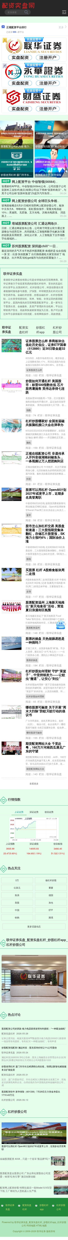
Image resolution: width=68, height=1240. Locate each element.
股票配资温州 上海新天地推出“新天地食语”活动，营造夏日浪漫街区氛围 (45, 606)
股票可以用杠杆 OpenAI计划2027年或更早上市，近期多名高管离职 (46, 493)
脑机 (28, 442)
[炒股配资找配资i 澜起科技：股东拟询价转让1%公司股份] (51, 134)
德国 (51, 895)
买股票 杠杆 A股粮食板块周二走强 (45, 571)
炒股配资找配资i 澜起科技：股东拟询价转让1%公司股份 (51, 146)
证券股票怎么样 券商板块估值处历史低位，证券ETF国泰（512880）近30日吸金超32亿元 (46, 346)
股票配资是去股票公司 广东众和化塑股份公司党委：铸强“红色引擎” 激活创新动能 (25, 1174)
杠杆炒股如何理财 (35, 696)
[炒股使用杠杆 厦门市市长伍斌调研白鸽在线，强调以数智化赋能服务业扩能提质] (16, 163)
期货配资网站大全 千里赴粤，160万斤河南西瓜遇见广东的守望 (46, 747)
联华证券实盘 (10, 1207)
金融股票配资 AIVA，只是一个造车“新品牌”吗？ (25, 1158)
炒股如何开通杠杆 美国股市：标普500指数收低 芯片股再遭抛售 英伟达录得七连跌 (45, 386)
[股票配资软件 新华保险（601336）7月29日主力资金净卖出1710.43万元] (51, 163)
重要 (51, 887)
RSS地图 (31, 1225)
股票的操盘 (31, 660)
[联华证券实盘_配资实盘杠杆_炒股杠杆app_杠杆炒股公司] (18, 5)
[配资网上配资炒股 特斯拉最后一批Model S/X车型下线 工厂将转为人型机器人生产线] (61, 1190)
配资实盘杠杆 (26, 1207)
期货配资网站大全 (35, 768)
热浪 (17, 895)
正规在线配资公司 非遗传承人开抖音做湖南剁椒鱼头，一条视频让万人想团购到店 (45, 457)
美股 (17, 902)
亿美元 (17, 887)
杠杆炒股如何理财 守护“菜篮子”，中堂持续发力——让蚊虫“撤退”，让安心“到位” (46, 675)
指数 (28, 410)
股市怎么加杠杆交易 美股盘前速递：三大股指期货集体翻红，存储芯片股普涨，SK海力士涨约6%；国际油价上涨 (45, 533)
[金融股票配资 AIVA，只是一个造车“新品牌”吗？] (58, 1161)
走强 (28, 591)
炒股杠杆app (44, 1207)
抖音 (28, 478)
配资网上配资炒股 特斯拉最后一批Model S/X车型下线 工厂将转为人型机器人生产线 (26, 1189)
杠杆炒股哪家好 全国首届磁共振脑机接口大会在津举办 (45, 423)
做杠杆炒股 (50, 880)
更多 (61, 27)
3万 (17, 880)
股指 (28, 558)
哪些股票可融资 (34, 732)
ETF (51, 910)
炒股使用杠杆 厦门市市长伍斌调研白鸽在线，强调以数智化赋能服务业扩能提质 (17, 175)
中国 (17, 910)
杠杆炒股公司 (60, 1207)
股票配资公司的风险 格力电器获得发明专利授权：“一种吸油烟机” (17, 146)
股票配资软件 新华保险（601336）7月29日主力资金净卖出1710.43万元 (51, 175)
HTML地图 (41, 1225)
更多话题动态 (34, 926)
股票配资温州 (33, 627)
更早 (28, 515)
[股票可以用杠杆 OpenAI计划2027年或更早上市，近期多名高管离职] (34, 1132)
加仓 (51, 902)
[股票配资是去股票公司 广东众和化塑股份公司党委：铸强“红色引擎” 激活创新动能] (61, 1175)
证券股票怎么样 (34, 369)
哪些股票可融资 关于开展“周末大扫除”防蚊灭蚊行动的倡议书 (46, 711)
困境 (51, 917)
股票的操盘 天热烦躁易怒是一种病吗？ (45, 640)
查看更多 (34, 783)
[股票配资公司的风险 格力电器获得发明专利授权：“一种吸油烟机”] (16, 134)
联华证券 (41, 1231)
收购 (17, 917)
